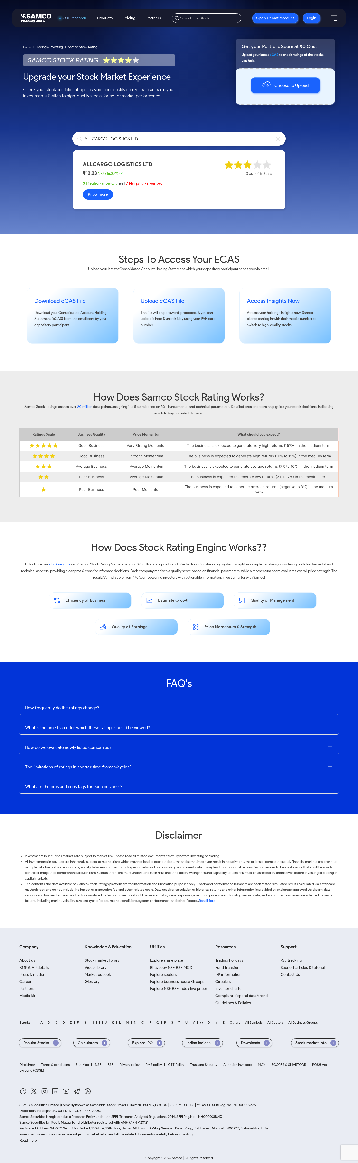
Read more (28, 1140)
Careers (26, 981)
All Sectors (275, 1022)
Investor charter (229, 988)
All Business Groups (303, 1022)
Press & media (31, 974)
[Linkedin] (55, 1091)
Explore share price (166, 960)
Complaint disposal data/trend (241, 995)
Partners (153, 18)
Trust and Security (203, 1064)
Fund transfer (227, 967)
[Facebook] (23, 1091)
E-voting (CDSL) (31, 1070)
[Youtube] (66, 1091)
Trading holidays (229, 960)
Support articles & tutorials (303, 967)
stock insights (59, 564)
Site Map (82, 1064)
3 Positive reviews (100, 183)
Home (27, 47)
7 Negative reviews (144, 183)
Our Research (74, 18)
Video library (95, 967)
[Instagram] (44, 1091)
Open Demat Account (275, 18)
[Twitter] (34, 1091)
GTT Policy (176, 1064)
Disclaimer (27, 1064)
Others (235, 1022)
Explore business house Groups (177, 981)
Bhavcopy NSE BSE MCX (171, 967)
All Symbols (253, 1022)
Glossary (92, 981)
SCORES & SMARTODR (289, 1064)
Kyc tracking (291, 960)
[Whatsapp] (87, 1091)
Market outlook (98, 974)
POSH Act (319, 1064)
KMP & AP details (34, 967)
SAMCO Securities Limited (39, 1105)
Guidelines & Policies (233, 1002)
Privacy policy (129, 1064)
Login (311, 18)
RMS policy (154, 1064)
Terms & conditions (55, 1064)
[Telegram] (77, 1091)
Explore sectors (163, 974)
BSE (110, 1064)
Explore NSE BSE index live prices (178, 988)
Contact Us (290, 974)
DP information (228, 974)
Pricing (129, 18)
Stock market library (102, 960)
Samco (307, 312)
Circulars (223, 981)
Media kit (27, 995)
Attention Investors (237, 1064)
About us (27, 960)
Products (105, 18)
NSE (98, 1064)
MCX (261, 1064)
